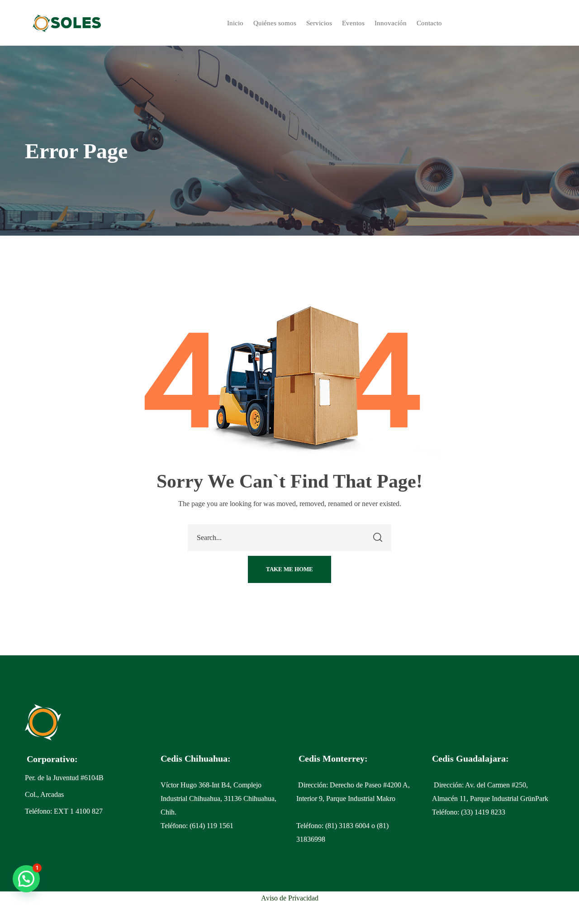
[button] (289, 569)
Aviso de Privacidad (289, 898)
